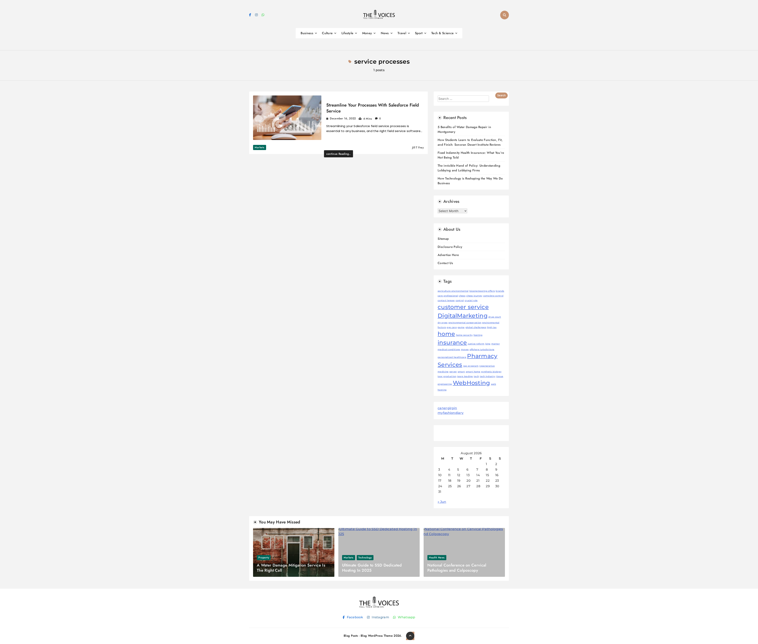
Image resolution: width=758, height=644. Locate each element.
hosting (478, 335)
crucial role (471, 300)
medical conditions (449, 349)
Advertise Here (448, 255)
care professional (448, 296)
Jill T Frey (418, 147)
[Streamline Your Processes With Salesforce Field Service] (287, 117)
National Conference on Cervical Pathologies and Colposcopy (456, 567)
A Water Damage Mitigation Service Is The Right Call (291, 567)
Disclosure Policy (450, 247)
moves (465, 349)
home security (464, 335)
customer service (463, 306)
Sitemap (443, 238)
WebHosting (471, 382)
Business (307, 33)
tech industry (487, 376)
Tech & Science (442, 33)
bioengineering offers (482, 291)
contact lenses (446, 300)
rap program (470, 366)
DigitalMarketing (463, 315)
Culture (327, 33)
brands (500, 291)
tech (476, 376)
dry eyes (442, 322)
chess (462, 296)
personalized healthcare (452, 357)
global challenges (475, 327)
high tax (491, 327)
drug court (494, 317)
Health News (437, 557)
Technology (365, 557)
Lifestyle (347, 33)
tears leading (465, 376)
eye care (452, 327)
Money (367, 33)
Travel (402, 33)
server (453, 371)
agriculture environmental (453, 291)
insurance (452, 342)
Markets (260, 147)
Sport (419, 33)
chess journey (474, 296)
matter (495, 344)
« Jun (442, 502)
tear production (447, 376)
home (446, 333)
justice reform (476, 344)
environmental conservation (464, 322)
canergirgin (447, 408)
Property (263, 557)
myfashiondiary (450, 413)
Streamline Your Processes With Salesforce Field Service (372, 108)
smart (461, 371)
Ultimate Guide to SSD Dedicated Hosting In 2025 (372, 567)
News (385, 33)
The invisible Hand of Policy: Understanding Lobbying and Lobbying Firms (469, 168)
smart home (473, 371)
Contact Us (445, 263)
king (488, 344)
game (461, 327)
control (460, 300)
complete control (493, 296)
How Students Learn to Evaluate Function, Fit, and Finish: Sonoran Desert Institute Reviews (470, 142)
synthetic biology (491, 371)
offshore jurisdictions (482, 349)
